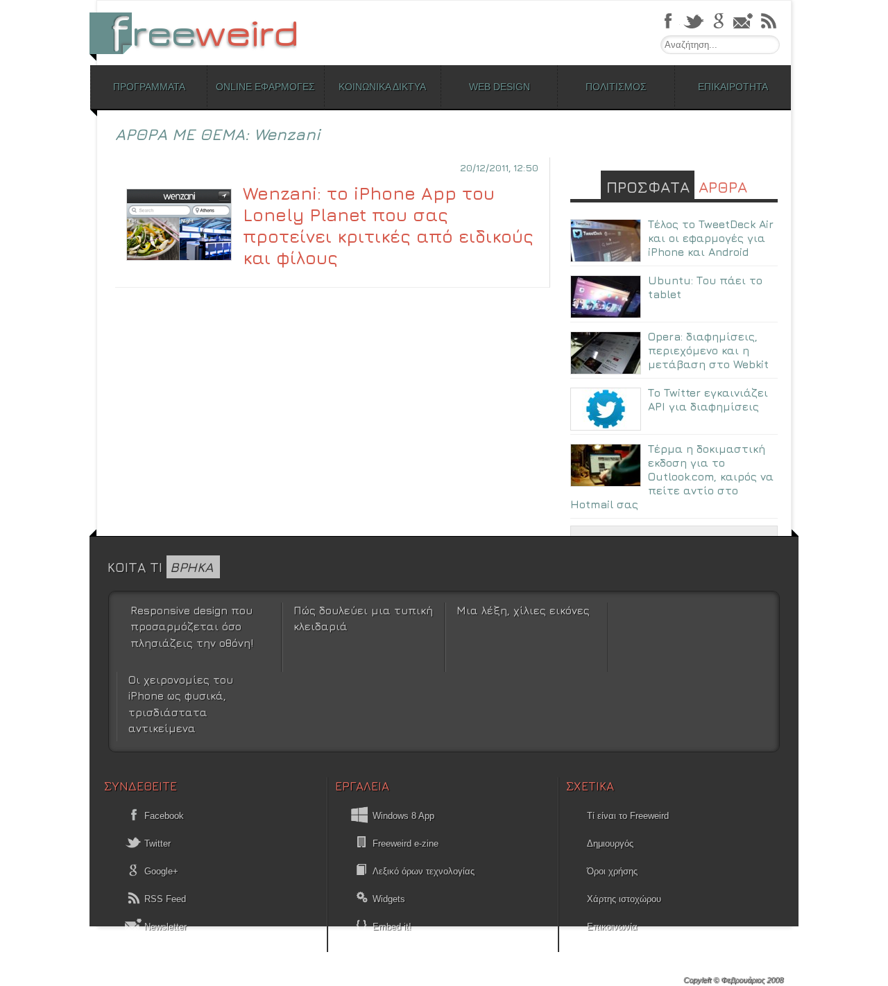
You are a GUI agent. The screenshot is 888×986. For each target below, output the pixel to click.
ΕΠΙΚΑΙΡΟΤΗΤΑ (733, 86)
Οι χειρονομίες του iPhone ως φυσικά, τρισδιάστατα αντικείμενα (180, 703)
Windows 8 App (403, 816)
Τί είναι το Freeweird (628, 816)
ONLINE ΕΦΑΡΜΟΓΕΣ (265, 86)
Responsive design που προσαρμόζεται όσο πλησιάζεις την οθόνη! (191, 626)
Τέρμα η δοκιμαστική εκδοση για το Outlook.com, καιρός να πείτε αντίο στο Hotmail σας (672, 476)
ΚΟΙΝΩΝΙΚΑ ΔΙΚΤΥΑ (382, 86)
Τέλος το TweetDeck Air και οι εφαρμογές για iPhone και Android (711, 238)
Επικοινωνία (612, 927)
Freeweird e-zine (405, 843)
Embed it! (392, 927)
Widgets (389, 899)
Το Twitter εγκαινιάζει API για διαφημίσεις (708, 399)
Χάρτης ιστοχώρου (624, 899)
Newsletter (164, 927)
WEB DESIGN (499, 86)
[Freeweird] (201, 33)
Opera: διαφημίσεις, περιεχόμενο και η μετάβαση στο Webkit (708, 350)
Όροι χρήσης (612, 871)
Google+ (160, 871)
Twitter (156, 843)
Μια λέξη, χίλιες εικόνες (523, 610)
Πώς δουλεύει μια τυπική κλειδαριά (363, 618)
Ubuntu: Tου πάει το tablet (705, 287)
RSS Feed (164, 899)
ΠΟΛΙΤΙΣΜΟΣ (616, 86)
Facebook (163, 816)
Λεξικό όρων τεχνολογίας (424, 871)
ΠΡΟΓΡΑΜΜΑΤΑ (149, 86)
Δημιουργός (610, 843)
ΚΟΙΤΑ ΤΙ (160, 567)
